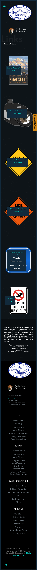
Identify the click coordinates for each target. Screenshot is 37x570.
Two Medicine (19, 427)
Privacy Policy (19, 534)
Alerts (18, 502)
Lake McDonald (18, 420)
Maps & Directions (18, 486)
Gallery (18, 527)
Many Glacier (18, 430)
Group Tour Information (18, 492)
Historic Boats (19, 517)
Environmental (18, 499)
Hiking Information (18, 489)
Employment (18, 520)
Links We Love (18, 524)
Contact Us (11, 399)
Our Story (18, 514)
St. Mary (18, 424)
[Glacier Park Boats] (20, 13)
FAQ (18, 496)
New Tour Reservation (18, 433)
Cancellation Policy (18, 530)
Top (5, 565)
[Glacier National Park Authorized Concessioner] (18, 31)
